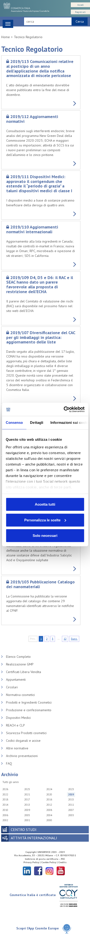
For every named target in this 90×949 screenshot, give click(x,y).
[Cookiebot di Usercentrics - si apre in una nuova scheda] (64, 409)
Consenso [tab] (14, 422)
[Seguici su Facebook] (38, 870)
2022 (5, 794)
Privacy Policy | (32, 862)
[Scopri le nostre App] (67, 928)
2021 (27, 794)
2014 (5, 804)
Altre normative (17, 748)
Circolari (12, 687)
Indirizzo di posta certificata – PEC (45, 859)
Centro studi (23, 829)
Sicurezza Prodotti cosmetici (26, 733)
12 (65, 638)
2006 (5, 815)
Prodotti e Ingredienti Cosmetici (29, 702)
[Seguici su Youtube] (61, 870)
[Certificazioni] (68, 895)
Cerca (80, 21)
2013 (27, 804)
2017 (27, 799)
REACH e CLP (15, 725)
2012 (49, 804)
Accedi (80, 4)
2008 (49, 810)
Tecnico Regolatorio (28, 37)
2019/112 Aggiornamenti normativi (32, 119)
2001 (27, 820)
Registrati (80, 12)
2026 (5, 789)
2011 (71, 804)
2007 (71, 810)
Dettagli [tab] (36, 422)
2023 (71, 789)
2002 (5, 820)
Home (5, 37)
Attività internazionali (34, 837)
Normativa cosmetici (20, 695)
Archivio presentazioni (22, 756)
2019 (71, 794)
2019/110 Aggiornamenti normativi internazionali (32, 229)
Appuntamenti (16, 679)
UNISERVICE (43, 852)
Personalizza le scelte (42, 520)
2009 (27, 810)
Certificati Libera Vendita (23, 672)
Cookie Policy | (49, 862)
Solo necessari (45, 536)
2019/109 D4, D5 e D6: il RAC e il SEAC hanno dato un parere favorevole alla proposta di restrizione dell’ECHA (39, 284)
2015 (71, 799)
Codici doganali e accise (23, 740)
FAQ (9, 763)
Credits (62, 862)
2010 (5, 810)
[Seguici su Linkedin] (27, 870)
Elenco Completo (18, 656)
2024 (49, 789)
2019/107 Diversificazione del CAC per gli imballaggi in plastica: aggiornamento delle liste (40, 337)
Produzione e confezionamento (28, 710)
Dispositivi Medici (18, 718)
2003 (71, 815)
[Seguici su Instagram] (49, 870)
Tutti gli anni (10, 782)
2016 (49, 799)
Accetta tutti (45, 504)
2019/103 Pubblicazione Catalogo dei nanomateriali (40, 584)
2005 (27, 815)
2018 (5, 799)
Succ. (74, 638)
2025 (27, 789)
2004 (49, 815)
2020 (49, 794)
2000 (49, 820)
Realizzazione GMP (20, 664)
